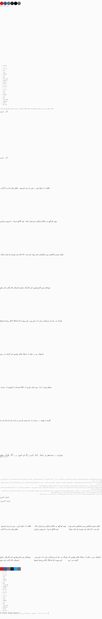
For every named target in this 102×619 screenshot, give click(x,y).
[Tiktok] (8, 3)
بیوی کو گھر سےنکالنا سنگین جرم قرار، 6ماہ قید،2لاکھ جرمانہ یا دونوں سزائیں (28, 221)
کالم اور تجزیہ (5, 78)
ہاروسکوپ (5, 67)
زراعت (4, 72)
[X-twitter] (15, 3)
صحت (4, 70)
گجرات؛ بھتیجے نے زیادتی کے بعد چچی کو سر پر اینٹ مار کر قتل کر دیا (25, 420)
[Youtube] (1, 3)
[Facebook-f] (5, 3)
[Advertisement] (51, 124)
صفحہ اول (5, 83)
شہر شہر (5, 68)
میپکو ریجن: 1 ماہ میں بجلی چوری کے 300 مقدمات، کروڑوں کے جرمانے (26, 387)
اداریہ (4, 75)
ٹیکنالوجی (4, 73)
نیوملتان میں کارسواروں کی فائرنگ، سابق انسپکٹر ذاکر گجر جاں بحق (25, 288)
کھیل (4, 77)
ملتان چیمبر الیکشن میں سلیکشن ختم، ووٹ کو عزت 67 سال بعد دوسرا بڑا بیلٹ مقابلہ (31, 254)
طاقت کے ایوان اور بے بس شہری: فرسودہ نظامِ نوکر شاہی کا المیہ (47, 108)
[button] (0, 499)
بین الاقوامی (5, 80)
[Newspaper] (19, 3)
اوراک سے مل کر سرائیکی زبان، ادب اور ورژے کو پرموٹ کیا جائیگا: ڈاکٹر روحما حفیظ (31, 321)
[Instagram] (12, 3)
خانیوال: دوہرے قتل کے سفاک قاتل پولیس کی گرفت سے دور (22, 354)
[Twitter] (15, 569)
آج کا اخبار (5, 65)
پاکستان (4, 82)
